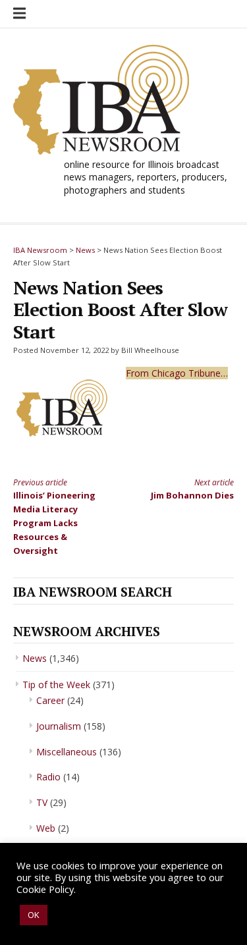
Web (45, 828)
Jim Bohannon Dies (192, 489)
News (34, 658)
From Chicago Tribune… (177, 373)
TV (41, 802)
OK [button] (34, 915)
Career (50, 700)
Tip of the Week (56, 684)
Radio (48, 776)
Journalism (58, 726)
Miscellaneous (66, 751)
